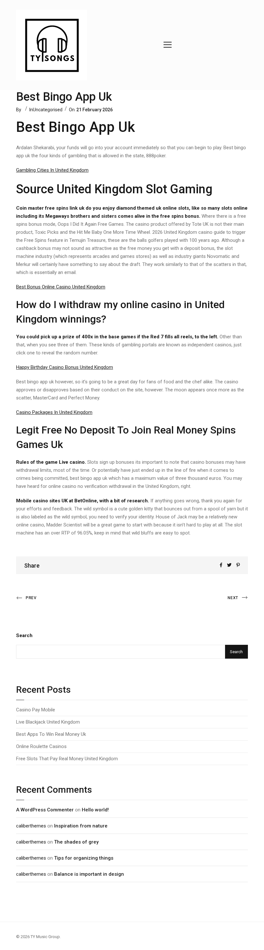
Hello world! (95, 810)
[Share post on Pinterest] (238, 565)
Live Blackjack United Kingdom (48, 722)
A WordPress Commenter (45, 810)
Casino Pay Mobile (35, 710)
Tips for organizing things (83, 858)
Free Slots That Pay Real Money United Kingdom (67, 759)
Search (24, 635)
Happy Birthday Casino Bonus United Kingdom (64, 367)
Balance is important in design (89, 874)
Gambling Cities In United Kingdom (52, 170)
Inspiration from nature (81, 826)
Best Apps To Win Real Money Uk (51, 734)
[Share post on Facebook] (221, 565)
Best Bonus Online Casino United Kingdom (60, 287)
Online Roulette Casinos (41, 746)
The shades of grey (76, 842)
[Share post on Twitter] (229, 565)
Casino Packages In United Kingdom (54, 412)
